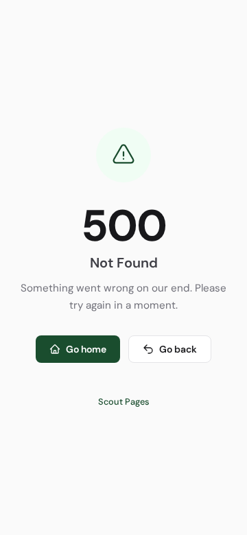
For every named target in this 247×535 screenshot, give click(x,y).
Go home (86, 349)
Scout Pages (124, 401)
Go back (178, 349)
